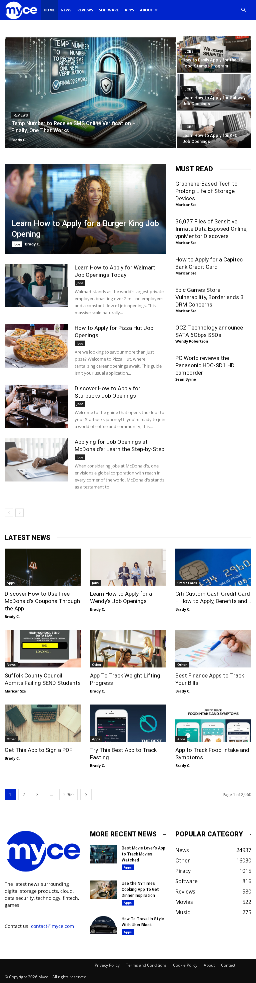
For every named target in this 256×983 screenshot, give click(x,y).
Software (109, 9)
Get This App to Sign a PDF (38, 750)
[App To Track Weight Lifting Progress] (128, 648)
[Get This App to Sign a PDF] (43, 723)
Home (49, 9)
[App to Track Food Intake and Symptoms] (213, 723)
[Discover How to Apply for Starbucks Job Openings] (36, 406)
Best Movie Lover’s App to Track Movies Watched (143, 854)
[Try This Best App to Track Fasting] (128, 723)
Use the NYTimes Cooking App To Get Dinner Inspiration (140, 889)
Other (96, 664)
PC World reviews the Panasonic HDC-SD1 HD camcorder (205, 365)
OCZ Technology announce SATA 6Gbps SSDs (209, 331)
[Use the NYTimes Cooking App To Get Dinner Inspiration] (103, 889)
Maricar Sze (186, 204)
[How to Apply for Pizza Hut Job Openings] (36, 346)
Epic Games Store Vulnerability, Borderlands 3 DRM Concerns (209, 297)
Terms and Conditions (146, 965)
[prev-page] (9, 513)
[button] (243, 10)
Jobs (189, 51)
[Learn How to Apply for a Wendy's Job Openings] (128, 567)
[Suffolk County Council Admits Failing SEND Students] (43, 648)
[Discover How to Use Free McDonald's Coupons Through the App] (43, 567)
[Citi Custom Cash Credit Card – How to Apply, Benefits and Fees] (213, 567)
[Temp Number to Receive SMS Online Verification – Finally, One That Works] (90, 92)
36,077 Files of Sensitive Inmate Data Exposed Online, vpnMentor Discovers (211, 228)
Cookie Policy (185, 965)
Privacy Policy (107, 965)
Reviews (85, 9)
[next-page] (19, 513)
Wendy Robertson (191, 341)
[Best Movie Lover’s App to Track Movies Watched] (103, 854)
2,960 (68, 794)
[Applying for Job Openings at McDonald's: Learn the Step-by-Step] (36, 460)
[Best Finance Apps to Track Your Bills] (213, 648)
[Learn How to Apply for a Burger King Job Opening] (85, 209)
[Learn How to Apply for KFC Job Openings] (214, 130)
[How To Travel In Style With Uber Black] (103, 925)
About (146, 9)
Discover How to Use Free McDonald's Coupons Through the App (42, 601)
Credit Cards (187, 582)
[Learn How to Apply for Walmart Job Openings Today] (36, 286)
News (66, 9)
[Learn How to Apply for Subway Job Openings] (214, 92)
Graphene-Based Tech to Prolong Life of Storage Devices (206, 191)
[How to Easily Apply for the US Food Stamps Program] (214, 54)
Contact (228, 965)
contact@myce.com (52, 926)
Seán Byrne (185, 379)
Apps (129, 9)
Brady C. (18, 139)
